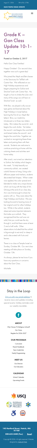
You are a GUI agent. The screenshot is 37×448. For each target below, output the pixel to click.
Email (29, 434)
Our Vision (18, 330)
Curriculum (18, 344)
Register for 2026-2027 (18, 333)
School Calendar (18, 377)
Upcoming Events (18, 380)
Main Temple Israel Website (14, 7)
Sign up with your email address (17, 296)
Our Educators (18, 367)
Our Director (18, 363)
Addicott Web (22, 442)
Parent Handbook (18, 347)
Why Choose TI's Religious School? (18, 327)
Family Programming (18, 353)
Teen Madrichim (18, 350)
